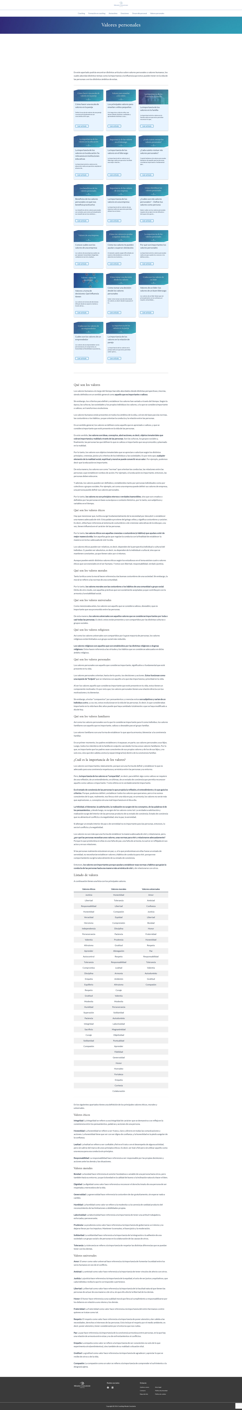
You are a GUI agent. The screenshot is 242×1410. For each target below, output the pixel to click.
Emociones (125, 13)
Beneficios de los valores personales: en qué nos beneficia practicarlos (86, 202)
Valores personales (157, 13)
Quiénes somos (144, 1387)
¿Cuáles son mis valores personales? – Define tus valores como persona (151, 202)
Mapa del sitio (144, 1394)
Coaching (81, 13)
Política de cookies (160, 1394)
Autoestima (113, 13)
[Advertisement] (121, 52)
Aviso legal (158, 1387)
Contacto (143, 1390)
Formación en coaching (96, 13)
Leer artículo (82, 126)
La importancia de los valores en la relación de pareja (119, 339)
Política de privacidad (161, 1390)
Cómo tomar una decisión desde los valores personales (119, 290)
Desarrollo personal (139, 13)
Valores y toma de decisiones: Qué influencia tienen (87, 293)
